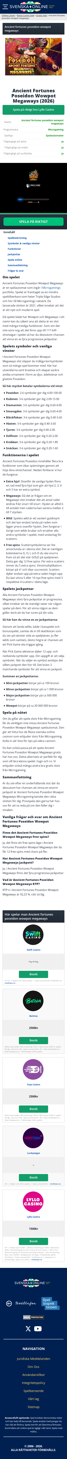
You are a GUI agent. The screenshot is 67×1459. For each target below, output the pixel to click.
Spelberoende (34, 1391)
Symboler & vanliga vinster (24, 243)
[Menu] (5, 7)
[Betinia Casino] (33, 1001)
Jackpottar (14, 254)
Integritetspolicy (33, 1383)
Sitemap (34, 1407)
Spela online (15, 259)
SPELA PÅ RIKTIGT (33, 221)
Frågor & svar (16, 270)
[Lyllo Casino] (33, 1201)
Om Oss (33, 1366)
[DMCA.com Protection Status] (33, 1317)
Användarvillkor (33, 1375)
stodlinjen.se (10, 983)
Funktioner (14, 248)
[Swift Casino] (33, 934)
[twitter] (28, 1329)
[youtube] (38, 1329)
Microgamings (51, 288)
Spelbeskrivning (17, 237)
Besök (34, 974)
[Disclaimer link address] (25, 1303)
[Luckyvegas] (33, 1138)
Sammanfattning (18, 265)
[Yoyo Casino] (33, 1069)
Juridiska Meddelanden (33, 1358)
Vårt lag (33, 1399)
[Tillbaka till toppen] (60, 1453)
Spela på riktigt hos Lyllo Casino (33, 109)
